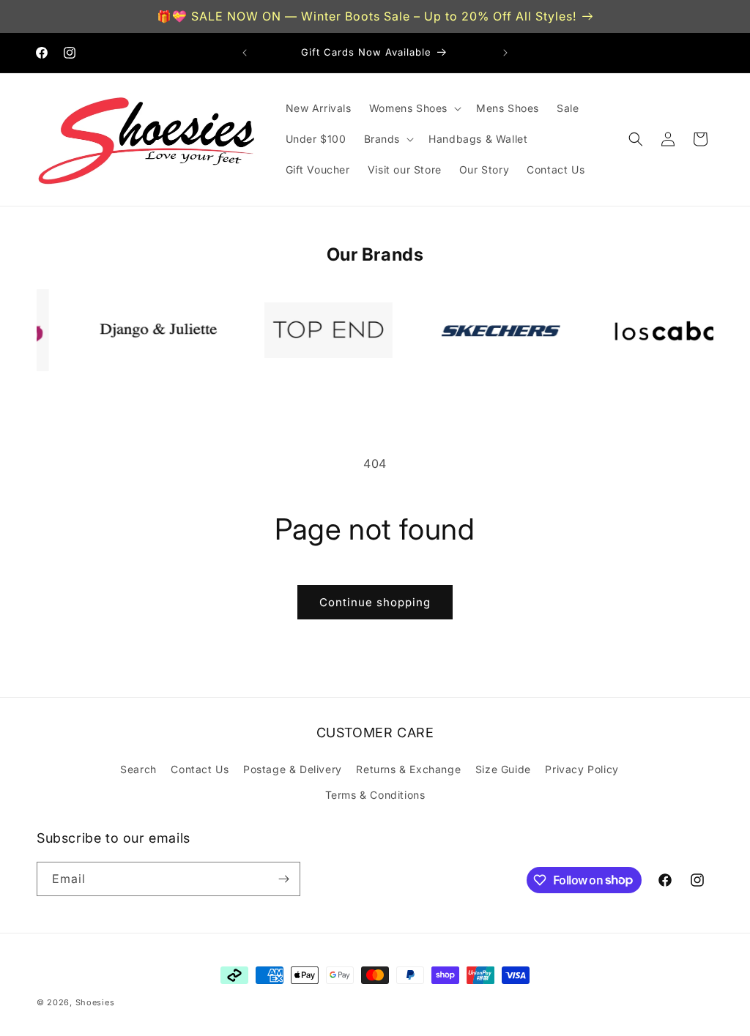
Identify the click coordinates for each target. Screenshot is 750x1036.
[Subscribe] (283, 879)
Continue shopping (375, 602)
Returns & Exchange (408, 769)
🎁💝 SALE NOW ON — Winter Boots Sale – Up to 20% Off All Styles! (366, 16)
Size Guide (503, 769)
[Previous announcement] (245, 53)
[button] (413, 108)
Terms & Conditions (375, 795)
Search (138, 769)
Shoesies (95, 1002)
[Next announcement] (505, 53)
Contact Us (200, 769)
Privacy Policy (581, 769)
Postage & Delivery (292, 769)
